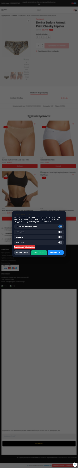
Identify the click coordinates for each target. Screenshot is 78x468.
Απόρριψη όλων (22, 252)
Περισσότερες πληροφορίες (24, 247)
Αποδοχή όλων (55, 252)
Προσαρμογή (39, 252)
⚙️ (75, 465)
